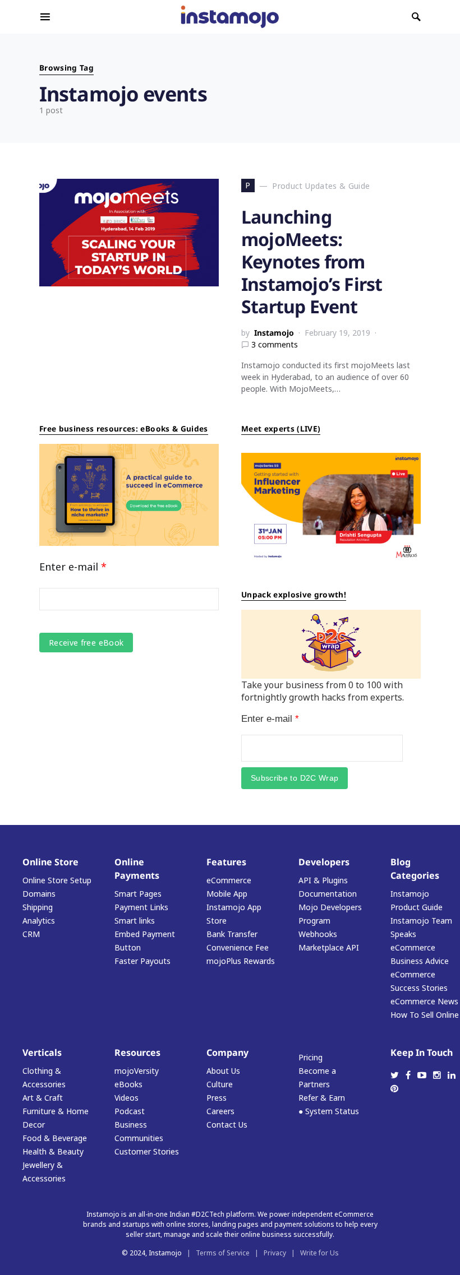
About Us (223, 1070)
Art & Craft (42, 1097)
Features (226, 862)
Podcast (129, 1111)
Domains (39, 893)
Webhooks (317, 934)
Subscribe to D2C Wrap (294, 777)
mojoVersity (136, 1070)
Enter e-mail (73, 566)
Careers (220, 1111)
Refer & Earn (321, 1097)
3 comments (274, 344)
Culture (219, 1084)
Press (216, 1097)
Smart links (134, 920)
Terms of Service (223, 1253)
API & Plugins (323, 880)
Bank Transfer (231, 934)
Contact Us (226, 1124)
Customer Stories (146, 1151)
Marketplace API (328, 947)
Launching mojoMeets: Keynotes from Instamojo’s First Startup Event (311, 261)
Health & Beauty (53, 1151)
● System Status (328, 1111)
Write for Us (319, 1253)
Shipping (37, 907)
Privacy (275, 1253)
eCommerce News (424, 1001)
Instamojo (274, 332)
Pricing (310, 1057)
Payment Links (141, 907)
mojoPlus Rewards (240, 961)
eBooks (128, 1084)
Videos (126, 1097)
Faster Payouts (142, 961)
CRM (31, 934)
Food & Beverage (54, 1138)
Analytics (38, 920)
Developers (323, 862)
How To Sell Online (424, 1014)
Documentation (327, 893)
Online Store (50, 862)
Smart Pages (138, 893)
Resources (137, 1052)
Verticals (42, 1052)
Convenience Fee (237, 947)
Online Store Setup (56, 880)
